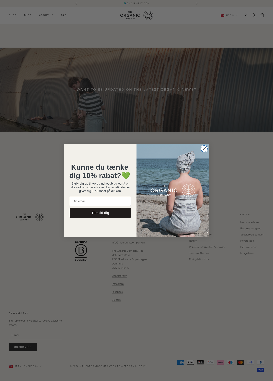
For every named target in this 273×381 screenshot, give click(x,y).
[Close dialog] (204, 149)
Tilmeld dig (100, 213)
